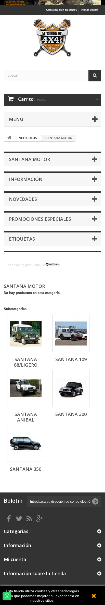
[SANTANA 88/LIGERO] (25, 333)
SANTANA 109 (71, 359)
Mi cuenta (15, 559)
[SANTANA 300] (70, 388)
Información (26, 179)
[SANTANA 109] (70, 333)
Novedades (23, 199)
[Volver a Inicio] (9, 138)
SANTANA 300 (71, 414)
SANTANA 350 (25, 469)
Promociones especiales (40, 219)
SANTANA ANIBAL (26, 417)
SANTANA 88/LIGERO (25, 362)
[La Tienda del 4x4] (52, 38)
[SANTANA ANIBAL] (25, 388)
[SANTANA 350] (25, 443)
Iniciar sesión (90, 9)
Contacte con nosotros (61, 9)
